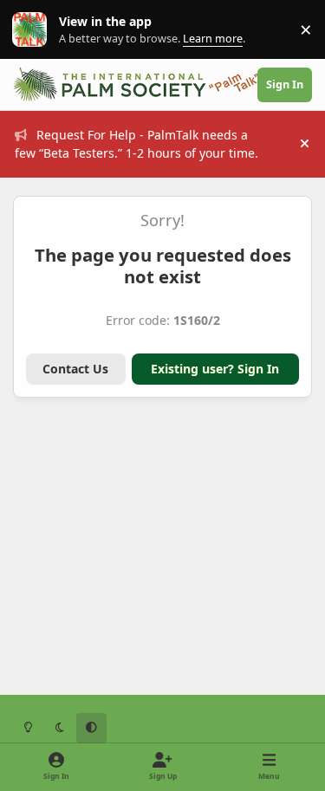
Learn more (33, 30)
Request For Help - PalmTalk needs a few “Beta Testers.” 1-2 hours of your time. (136, 143)
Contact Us (75, 368)
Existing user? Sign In (215, 368)
